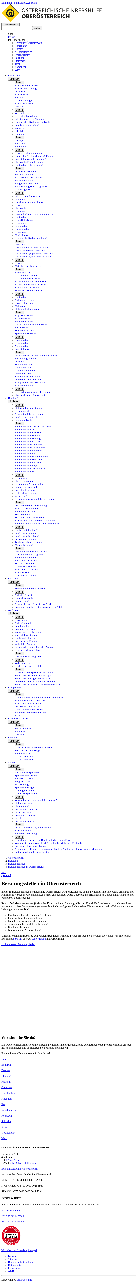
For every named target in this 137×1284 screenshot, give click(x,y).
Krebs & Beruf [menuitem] (22, 572)
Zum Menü (20, 2)
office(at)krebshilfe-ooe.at (23, 1163)
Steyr (4, 1127)
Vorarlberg (20, 67)
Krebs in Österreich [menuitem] (25, 103)
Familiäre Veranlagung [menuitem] (27, 125)
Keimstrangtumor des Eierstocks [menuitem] (32, 281)
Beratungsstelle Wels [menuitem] (26, 471)
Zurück (19, 82)
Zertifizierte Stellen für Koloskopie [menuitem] (33, 675)
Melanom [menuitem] (20, 306)
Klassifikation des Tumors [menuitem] (28, 177)
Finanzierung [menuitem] (22, 601)
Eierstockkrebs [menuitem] (22, 272)
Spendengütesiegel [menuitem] (24, 787)
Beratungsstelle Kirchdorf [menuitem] (28, 450)
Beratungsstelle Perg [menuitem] (25, 453)
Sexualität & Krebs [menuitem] (25, 563)
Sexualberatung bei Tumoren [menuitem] (30, 517)
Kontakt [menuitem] (12, 1256)
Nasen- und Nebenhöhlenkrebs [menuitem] (31, 324)
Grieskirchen (8, 1093)
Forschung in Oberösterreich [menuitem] (30, 588)
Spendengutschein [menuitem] (24, 821)
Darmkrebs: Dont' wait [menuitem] (27, 706)
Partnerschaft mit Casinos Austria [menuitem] (32, 852)
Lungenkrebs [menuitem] (22, 229)
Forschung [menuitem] (13, 578)
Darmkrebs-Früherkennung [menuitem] (29, 162)
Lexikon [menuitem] (19, 106)
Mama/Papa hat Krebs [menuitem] (26, 569)
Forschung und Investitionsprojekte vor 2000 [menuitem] (38, 607)
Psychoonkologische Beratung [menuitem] (31, 505)
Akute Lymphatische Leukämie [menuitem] (31, 247)
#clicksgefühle (24, 1279)
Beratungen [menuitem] (21, 478)
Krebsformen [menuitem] (22, 94)
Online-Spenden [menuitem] (23, 803)
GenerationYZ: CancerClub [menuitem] (29, 484)
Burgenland (21, 45)
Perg (3, 1104)
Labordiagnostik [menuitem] (23, 189)
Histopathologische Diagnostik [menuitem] (31, 186)
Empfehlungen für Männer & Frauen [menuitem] (34, 156)
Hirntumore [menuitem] (21, 211)
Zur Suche (31, 2)
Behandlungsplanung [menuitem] (26, 358)
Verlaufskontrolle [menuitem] (24, 174)
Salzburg (19, 57)
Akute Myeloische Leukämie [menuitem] (30, 250)
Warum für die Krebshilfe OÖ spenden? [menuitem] (36, 800)
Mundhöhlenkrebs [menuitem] (24, 321)
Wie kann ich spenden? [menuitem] (27, 772)
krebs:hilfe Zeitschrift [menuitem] (26, 644)
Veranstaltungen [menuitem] (23, 728)
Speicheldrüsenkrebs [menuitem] (25, 333)
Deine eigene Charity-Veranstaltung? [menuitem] (34, 827)
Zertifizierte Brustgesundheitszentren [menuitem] (34, 678)
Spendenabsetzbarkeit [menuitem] (26, 775)
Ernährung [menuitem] (20, 134)
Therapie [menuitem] (19, 97)
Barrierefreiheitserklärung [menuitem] (21, 1262)
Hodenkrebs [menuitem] (21, 343)
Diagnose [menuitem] (20, 91)
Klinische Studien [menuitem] (24, 385)
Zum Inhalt (7, 2)
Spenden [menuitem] (12, 762)
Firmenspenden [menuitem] (23, 812)
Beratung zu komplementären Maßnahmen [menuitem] (37, 523)
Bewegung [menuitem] (20, 143)
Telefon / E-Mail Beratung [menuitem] (28, 542)
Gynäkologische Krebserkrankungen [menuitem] (34, 214)
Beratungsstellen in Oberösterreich (26, 866)
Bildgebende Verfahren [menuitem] (27, 183)
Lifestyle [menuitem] (19, 131)
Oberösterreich (22, 55)
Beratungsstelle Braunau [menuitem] (27, 435)
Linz (3, 1059)
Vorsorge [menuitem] (19, 128)
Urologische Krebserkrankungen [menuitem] (32, 238)
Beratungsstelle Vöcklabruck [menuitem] (30, 468)
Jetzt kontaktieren (10, 1210)
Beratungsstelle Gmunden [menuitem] (28, 444)
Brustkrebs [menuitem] (20, 205)
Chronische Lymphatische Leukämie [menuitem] (34, 253)
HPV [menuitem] (17, 715)
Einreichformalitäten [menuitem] (25, 598)
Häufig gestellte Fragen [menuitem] (27, 530)
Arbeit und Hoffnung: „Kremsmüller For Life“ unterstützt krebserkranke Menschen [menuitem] (58, 849)
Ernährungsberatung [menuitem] (25, 511)
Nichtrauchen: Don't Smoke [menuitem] (29, 709)
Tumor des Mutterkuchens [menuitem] (28, 290)
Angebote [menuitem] (13, 610)
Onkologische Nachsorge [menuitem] (28, 379)
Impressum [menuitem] (14, 1268)
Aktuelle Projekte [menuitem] (24, 595)
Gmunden (6, 1087)
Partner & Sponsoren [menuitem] (26, 793)
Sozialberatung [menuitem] (22, 514)
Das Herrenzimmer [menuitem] (25, 481)
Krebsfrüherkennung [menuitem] (26, 88)
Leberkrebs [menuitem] (21, 226)
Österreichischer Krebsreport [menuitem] (30, 395)
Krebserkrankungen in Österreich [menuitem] (32, 392)
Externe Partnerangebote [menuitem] (28, 650)
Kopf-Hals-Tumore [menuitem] (25, 220)
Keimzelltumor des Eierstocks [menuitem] (30, 284)
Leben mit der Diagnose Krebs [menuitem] (31, 551)
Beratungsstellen (16, 863)
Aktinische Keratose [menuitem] (25, 300)
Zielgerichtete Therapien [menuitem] (27, 376)
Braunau (5, 1070)
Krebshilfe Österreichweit (28, 43)
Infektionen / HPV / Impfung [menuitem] (30, 119)
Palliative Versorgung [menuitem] (26, 575)
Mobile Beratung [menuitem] (24, 545)
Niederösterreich (23, 51)
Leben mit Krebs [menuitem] (23, 420)
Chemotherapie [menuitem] (23, 367)
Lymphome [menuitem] (21, 232)
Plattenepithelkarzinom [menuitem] (27, 309)
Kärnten (19, 49)
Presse (11, 37)
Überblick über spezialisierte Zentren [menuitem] (34, 672)
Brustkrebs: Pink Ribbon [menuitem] (28, 703)
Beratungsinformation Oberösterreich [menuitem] (34, 499)
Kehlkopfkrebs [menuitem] (22, 318)
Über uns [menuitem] (13, 737)
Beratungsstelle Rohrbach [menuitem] (28, 459)
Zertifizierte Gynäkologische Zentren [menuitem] (34, 647)
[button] (10, 24)
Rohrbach (6, 1115)
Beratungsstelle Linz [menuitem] (25, 429)
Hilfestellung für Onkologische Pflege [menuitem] (35, 520)
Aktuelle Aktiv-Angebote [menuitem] (28, 656)
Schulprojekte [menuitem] (22, 626)
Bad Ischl (6, 1064)
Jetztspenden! (6, 874)
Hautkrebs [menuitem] (20, 217)
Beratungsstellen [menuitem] (23, 411)
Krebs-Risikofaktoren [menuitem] (26, 116)
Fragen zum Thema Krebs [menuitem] (28, 417)
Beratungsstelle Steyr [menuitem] (26, 465)
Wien (17, 69)
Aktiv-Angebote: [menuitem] (24, 623)
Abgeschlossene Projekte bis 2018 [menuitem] (33, 604)
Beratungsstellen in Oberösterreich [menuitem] (33, 426)
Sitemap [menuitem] (12, 1259)
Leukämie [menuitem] (20, 199)
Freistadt (5, 1081)
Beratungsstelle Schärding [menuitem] (28, 462)
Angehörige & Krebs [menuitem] (26, 566)
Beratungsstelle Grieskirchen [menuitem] (30, 447)
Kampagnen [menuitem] (14, 687)
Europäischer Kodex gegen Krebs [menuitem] (32, 122)
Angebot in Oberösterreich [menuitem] (29, 414)
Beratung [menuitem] (13, 398)
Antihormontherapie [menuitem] (25, 370)
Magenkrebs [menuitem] (21, 235)
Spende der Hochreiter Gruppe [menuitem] (31, 846)
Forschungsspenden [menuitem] (25, 815)
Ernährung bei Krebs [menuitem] (26, 557)
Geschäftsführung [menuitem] (24, 756)
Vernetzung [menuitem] (21, 496)
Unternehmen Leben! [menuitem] (26, 493)
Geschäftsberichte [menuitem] (24, 759)
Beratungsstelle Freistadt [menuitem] (27, 441)
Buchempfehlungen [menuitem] (25, 638)
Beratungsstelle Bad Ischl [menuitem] (28, 432)
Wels (4, 1138)
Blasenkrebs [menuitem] (21, 340)
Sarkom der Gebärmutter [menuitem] (28, 287)
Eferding (6, 1076)
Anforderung (39, 938)
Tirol (17, 63)
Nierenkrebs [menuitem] (21, 346)
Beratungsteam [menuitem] (22, 753)
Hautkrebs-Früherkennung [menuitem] (29, 165)
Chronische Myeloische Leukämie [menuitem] (33, 256)
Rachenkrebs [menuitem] (21, 327)
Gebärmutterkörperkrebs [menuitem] (27, 278)
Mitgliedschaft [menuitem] (22, 781)
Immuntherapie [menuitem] (23, 373)
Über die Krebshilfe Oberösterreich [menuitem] (33, 747)
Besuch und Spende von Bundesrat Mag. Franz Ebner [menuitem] (43, 840)
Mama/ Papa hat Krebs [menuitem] (27, 508)
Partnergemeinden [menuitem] (24, 790)
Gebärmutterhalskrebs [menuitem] (26, 275)
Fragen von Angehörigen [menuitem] (28, 536)
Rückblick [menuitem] (20, 731)
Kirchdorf (6, 1098)
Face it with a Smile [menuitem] (25, 490)
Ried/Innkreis (8, 1110)
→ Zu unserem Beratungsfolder (18, 944)
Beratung (13, 860)
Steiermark (20, 61)
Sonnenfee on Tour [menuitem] (25, 629)
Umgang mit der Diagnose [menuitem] (29, 554)
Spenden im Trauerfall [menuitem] (26, 809)
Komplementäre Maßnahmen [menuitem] (30, 382)
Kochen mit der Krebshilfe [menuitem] (29, 666)
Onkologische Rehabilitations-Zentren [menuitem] (35, 681)
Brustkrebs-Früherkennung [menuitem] (29, 153)
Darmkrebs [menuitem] (20, 208)
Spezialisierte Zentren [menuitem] (26, 641)
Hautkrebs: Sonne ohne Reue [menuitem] (30, 712)
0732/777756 (13, 1160)
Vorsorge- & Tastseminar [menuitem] (28, 632)
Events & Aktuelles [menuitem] (18, 718)
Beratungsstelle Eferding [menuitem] (28, 438)
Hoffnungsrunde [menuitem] (23, 830)
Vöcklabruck (8, 1132)
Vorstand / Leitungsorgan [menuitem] (28, 750)
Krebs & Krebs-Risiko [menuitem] (26, 85)
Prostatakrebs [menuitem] (22, 349)
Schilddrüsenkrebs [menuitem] (24, 330)
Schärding (6, 1121)
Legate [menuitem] (18, 818)
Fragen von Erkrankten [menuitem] (27, 533)
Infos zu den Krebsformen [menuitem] (28, 196)
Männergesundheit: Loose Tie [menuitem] (30, 700)
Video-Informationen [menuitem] (26, 635)
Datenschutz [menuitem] (14, 1265)
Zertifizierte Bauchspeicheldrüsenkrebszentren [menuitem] (39, 684)
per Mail (17, 938)
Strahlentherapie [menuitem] (23, 364)
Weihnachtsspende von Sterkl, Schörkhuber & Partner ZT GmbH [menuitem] (49, 843)
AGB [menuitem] (11, 1271)
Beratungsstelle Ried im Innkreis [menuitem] (32, 456)
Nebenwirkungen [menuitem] (24, 100)
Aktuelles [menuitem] (20, 734)
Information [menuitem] (14, 75)
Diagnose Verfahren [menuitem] (25, 171)
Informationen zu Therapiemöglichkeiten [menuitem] (36, 355)
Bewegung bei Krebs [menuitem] (26, 560)
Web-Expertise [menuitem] (22, 663)
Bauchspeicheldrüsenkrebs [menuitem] (29, 202)
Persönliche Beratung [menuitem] (26, 539)
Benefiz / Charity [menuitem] (24, 778)
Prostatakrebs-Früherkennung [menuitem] (30, 159)
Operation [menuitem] (20, 361)
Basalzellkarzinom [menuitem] (24, 303)
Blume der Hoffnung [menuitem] (26, 833)
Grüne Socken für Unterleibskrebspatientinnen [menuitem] (39, 697)
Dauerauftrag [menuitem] (22, 806)
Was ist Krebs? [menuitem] (22, 113)
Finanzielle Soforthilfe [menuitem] (26, 487)
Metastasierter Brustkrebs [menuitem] (28, 266)
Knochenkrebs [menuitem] (22, 223)
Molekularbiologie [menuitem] (24, 180)
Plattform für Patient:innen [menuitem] (28, 408)
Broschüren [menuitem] (21, 620)
